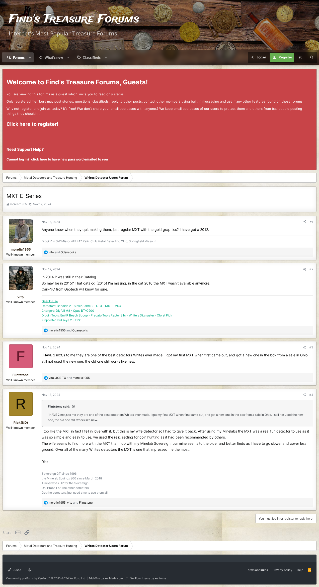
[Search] (311, 57)
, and (69, 378)
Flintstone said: (59, 406)
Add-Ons (94, 578)
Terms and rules (257, 570)
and (62, 252)
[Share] (305, 222)
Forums (19, 57)
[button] (30, 57)
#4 (311, 395)
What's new (54, 57)
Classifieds (92, 57)
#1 (311, 222)
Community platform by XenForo (46, 578)
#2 (311, 269)
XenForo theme (140, 578)
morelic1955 (18, 204)
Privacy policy (282, 570)
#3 (311, 347)
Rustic (16, 570)
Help (300, 570)
